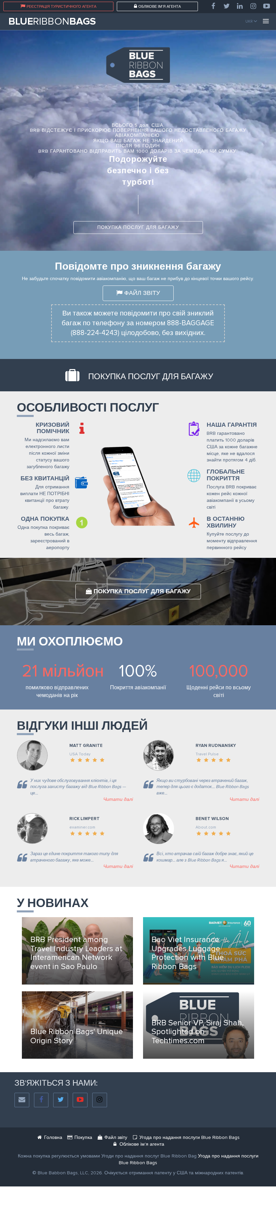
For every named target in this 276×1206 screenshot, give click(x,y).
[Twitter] (226, 6)
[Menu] (266, 21)
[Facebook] (213, 6)
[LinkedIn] (240, 6)
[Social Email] (21, 1100)
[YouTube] (266, 6)
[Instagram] (253, 6)
